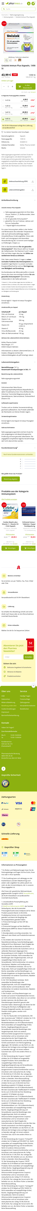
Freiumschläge (25, 699)
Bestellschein (24, 709)
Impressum (5, 712)
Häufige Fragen (25, 696)
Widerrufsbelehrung (8, 702)
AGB (3, 696)
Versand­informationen (27, 706)
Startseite (4, 15)
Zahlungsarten (25, 702)
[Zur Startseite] (13, 3)
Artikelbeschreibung (9, 200)
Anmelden (28, 657)
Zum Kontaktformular (9, 731)
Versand (33, 92)
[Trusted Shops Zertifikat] (5, 784)
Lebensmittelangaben (10, 362)
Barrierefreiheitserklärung (9, 715)
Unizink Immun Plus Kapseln (25, 17)
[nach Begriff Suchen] (3, 9)
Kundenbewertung (9, 447)
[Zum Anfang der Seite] (34, 686)
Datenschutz (5, 699)
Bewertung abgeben (10, 479)
